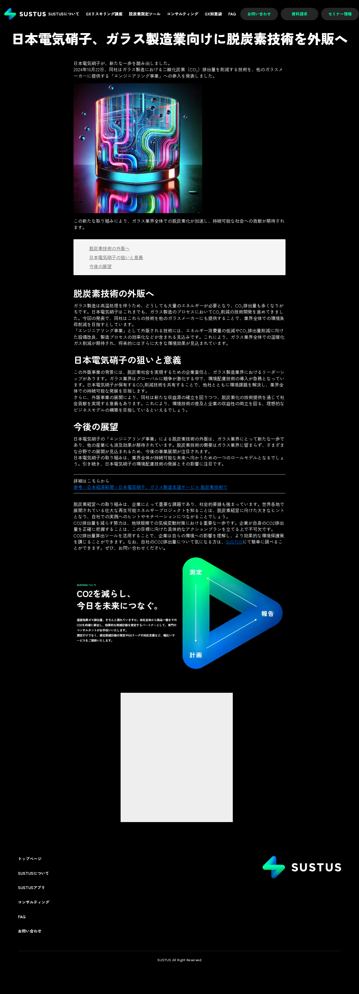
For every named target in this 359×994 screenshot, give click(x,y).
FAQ (22, 916)
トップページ (30, 858)
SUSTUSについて (33, 873)
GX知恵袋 (213, 14)
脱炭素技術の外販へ (109, 248)
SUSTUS (234, 541)
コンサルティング (33, 902)
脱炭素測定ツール (144, 14)
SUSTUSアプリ (31, 887)
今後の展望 (100, 266)
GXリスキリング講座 (104, 14)
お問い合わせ (30, 931)
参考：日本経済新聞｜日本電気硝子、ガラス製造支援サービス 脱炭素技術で (150, 487)
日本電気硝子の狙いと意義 (116, 257)
